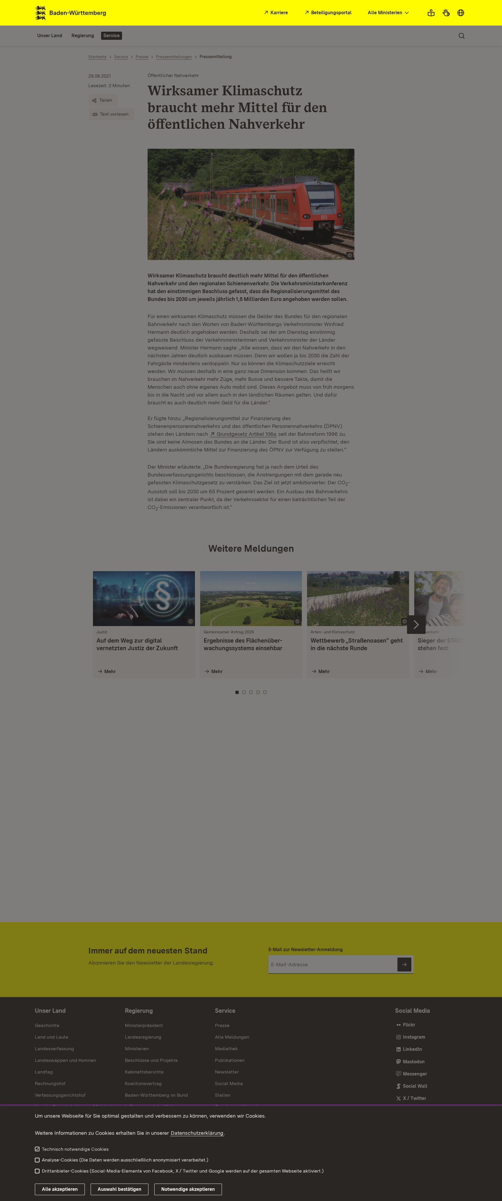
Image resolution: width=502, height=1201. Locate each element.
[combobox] (389, 13)
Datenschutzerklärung (197, 1133)
